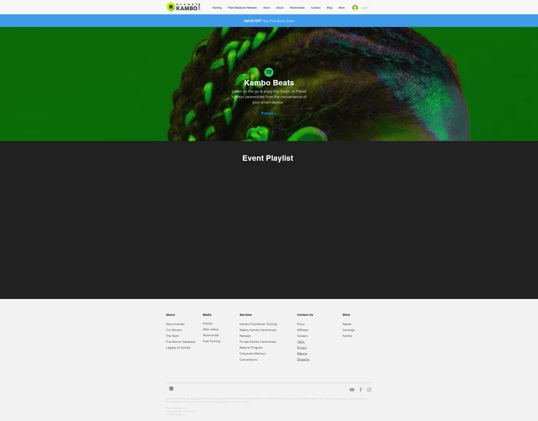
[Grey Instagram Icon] (369, 389)
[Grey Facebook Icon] (360, 389)
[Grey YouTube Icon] (352, 389)
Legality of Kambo (178, 347)
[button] (279, 7)
